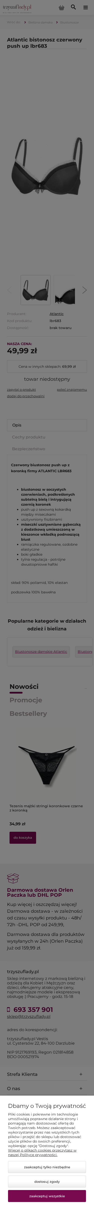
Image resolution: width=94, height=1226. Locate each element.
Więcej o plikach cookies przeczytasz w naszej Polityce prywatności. (42, 1152)
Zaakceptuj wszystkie (47, 1196)
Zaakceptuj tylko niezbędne (47, 1167)
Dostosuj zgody (47, 1182)
